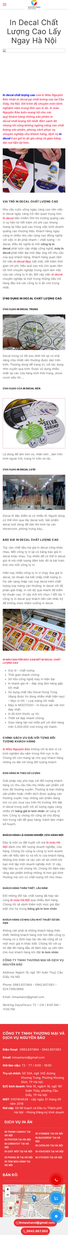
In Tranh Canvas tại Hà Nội (17, 1134)
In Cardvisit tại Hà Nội (17, 1146)
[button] (4, 4)
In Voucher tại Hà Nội (49, 1151)
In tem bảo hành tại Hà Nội (17, 1164)
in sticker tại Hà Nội (48, 1157)
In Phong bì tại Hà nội (19, 1157)
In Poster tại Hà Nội (18, 1139)
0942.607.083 (37, 1231)
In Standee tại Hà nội (49, 1133)
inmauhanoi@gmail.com (37, 1222)
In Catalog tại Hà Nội (49, 1145)
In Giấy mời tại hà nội (18, 1151)
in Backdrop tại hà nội (47, 1140)
